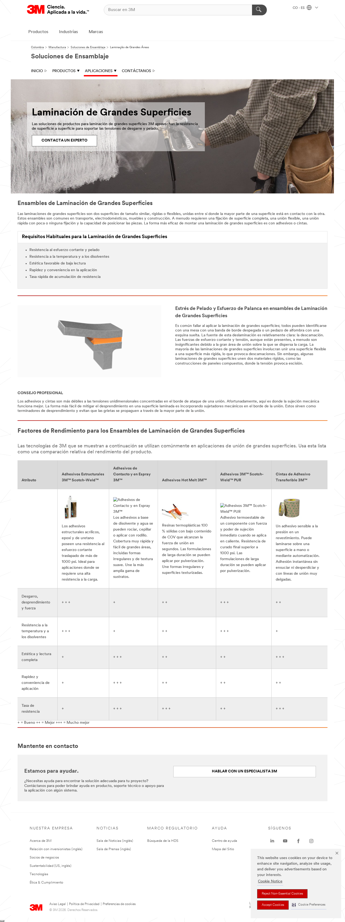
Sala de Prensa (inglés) (113, 849)
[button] (308, 904)
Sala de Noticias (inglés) (114, 841)
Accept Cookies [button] (273, 905)
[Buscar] (259, 10)
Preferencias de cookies (119, 904)
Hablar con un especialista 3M (244, 771)
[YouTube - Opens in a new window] (285, 841)
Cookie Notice (270, 881)
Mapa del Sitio (223, 849)
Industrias (68, 32)
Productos (38, 32)
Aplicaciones (98, 71)
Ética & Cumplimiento (46, 882)
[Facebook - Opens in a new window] (298, 841)
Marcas (96, 32)
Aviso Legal (57, 904)
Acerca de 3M (40, 841)
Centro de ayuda (224, 841)
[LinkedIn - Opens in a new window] (272, 841)
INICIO (37, 71)
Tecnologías (39, 874)
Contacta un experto (64, 141)
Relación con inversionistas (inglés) (56, 849)
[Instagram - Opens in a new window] (311, 841)
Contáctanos (136, 71)
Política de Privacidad (84, 904)
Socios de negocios (44, 857)
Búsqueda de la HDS (162, 841)
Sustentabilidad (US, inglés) (50, 866)
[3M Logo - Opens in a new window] (58, 10)
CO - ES (299, 8)
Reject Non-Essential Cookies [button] (282, 893)
